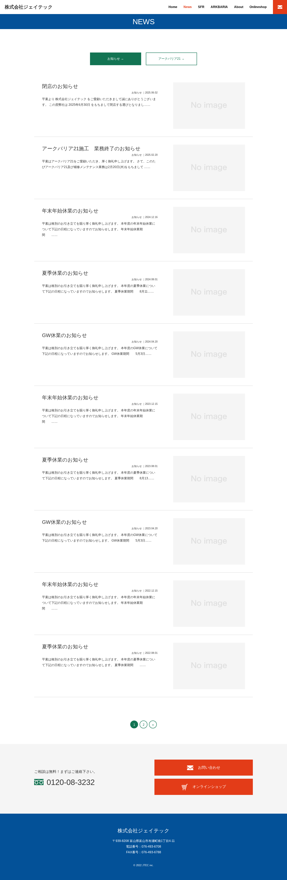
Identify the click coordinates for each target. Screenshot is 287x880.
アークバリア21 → (171, 58)
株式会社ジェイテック (29, 7)
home (172, 7)
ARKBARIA (219, 7)
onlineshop (258, 7)
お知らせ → (115, 58)
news (188, 7)
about (238, 7)
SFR (201, 7)
